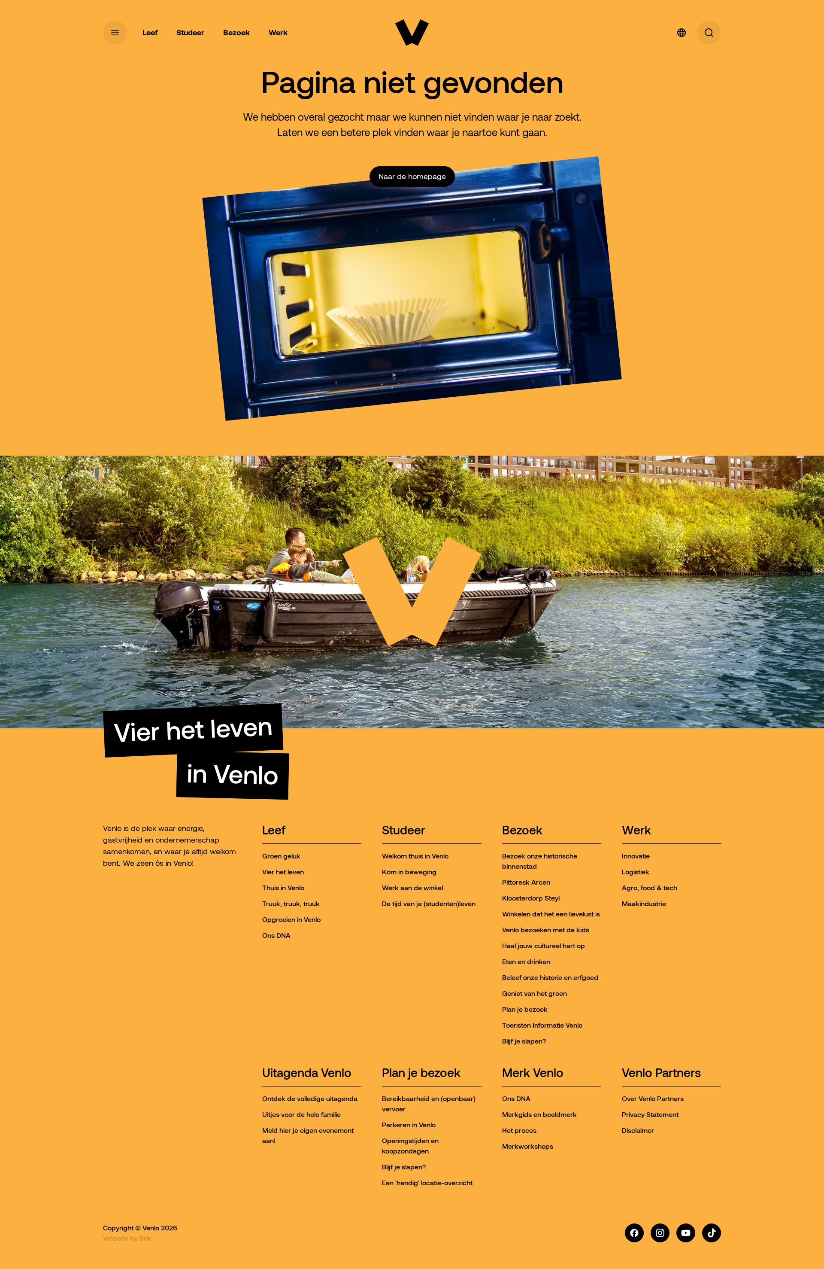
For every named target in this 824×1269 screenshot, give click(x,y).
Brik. (146, 1238)
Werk (636, 831)
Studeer (403, 831)
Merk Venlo (532, 1073)
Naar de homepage (412, 176)
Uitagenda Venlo (306, 1073)
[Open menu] (115, 33)
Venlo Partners (661, 1073)
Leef (273, 831)
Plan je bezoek (421, 1073)
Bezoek (522, 831)
